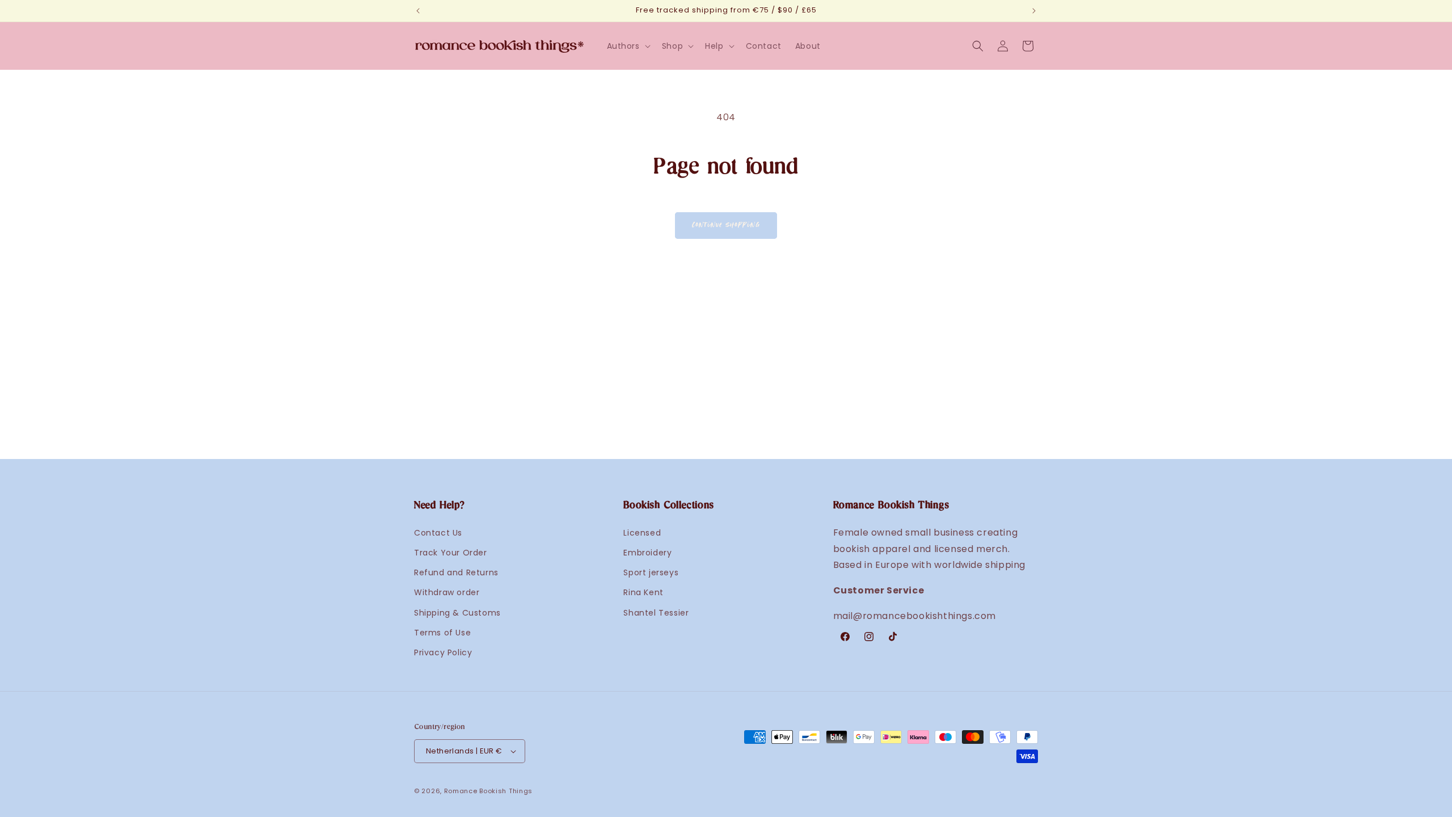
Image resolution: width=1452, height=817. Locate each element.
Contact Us (438, 532)
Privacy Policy (443, 652)
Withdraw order (446, 592)
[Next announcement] (1034, 11)
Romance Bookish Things (488, 790)
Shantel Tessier (656, 612)
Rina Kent (643, 592)
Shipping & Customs (457, 612)
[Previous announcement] (418, 11)
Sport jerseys (650, 572)
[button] (627, 46)
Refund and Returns (456, 572)
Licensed (642, 532)
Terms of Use (442, 632)
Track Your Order (450, 552)
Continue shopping (726, 225)
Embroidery (647, 552)
